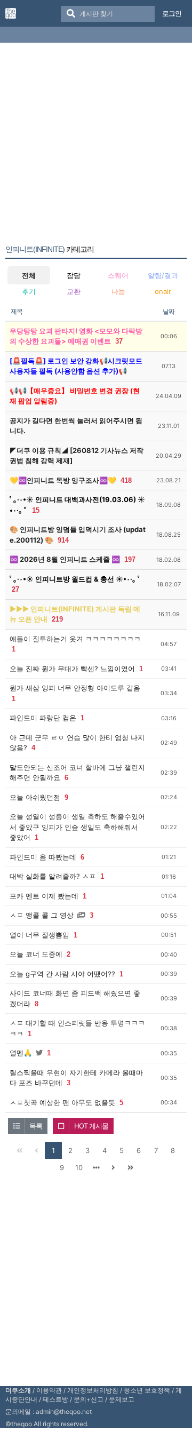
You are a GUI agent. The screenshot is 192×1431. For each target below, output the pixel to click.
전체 (29, 275)
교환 (74, 291)
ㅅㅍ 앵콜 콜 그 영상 (42, 915)
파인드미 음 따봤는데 (43, 857)
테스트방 (55, 1399)
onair (163, 291)
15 (35, 510)
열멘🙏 (21, 1052)
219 (57, 619)
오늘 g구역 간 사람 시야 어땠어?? (62, 973)
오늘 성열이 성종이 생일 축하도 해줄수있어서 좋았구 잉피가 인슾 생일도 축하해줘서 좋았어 (77, 826)
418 (126, 480)
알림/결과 (163, 275)
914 (63, 540)
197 (129, 559)
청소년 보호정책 (147, 1390)
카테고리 (49, 249)
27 (15, 589)
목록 (35, 1126)
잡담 (74, 275)
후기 (29, 291)
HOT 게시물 (91, 1126)
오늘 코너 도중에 (36, 954)
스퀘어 (118, 275)
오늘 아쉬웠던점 (35, 797)
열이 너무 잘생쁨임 (39, 935)
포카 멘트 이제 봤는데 (44, 896)
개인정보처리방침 (92, 1390)
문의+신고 (88, 1399)
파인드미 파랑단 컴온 (43, 717)
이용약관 (49, 1390)
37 (119, 341)
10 (79, 1167)
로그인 (171, 13)
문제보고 (121, 1399)
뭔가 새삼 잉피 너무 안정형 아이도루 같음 (75, 687)
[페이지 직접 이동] (96, 1167)
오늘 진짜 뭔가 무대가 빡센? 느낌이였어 (72, 668)
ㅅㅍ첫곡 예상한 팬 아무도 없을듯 (62, 1102)
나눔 (118, 291)
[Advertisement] (96, 146)
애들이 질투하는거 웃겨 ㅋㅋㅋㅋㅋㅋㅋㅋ (75, 638)
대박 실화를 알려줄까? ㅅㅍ (53, 876)
